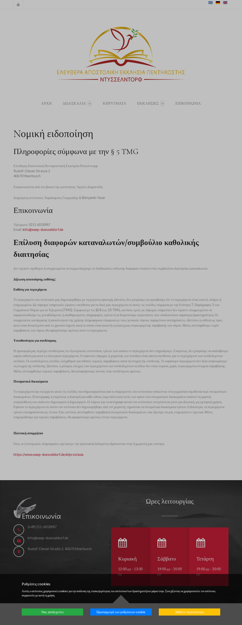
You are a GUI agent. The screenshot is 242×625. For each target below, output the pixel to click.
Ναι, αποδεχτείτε (52, 612)
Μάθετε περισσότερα (189, 612)
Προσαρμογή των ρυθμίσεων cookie (120, 612)
